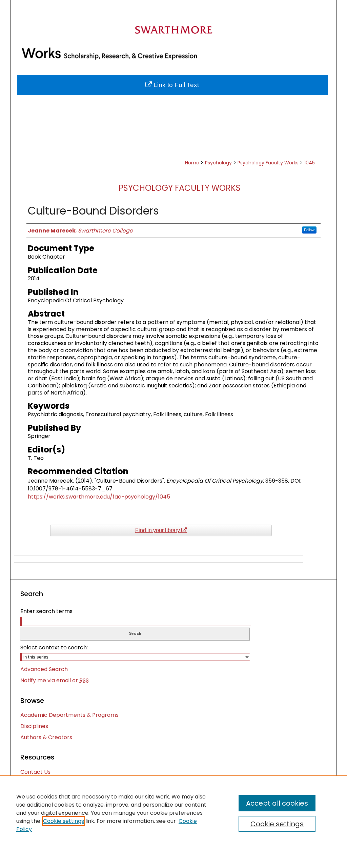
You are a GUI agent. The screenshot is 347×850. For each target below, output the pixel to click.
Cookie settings (63, 821)
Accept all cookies (277, 803)
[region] (173, 812)
